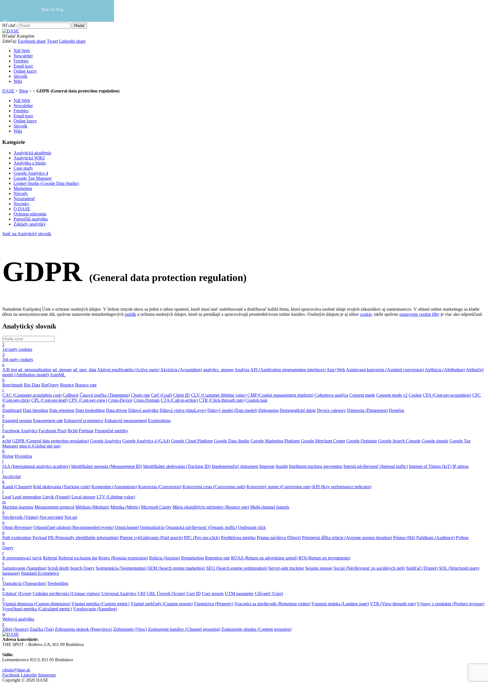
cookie (366, 314)
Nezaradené (24, 198)
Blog (23, 90)
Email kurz (23, 66)
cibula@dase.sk (16, 669)
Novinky (21, 203)
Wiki (18, 81)
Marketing (23, 188)
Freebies (21, 61)
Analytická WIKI (29, 157)
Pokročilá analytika (31, 219)
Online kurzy (25, 71)
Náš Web (22, 50)
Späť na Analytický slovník (26, 233)
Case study (23, 168)
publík (130, 314)
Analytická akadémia (32, 152)
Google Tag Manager (33, 178)
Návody (21, 193)
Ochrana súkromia (30, 213)
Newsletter (23, 55)
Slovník (20, 76)
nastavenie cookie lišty (419, 314)
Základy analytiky (30, 224)
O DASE (22, 208)
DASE (8, 90)
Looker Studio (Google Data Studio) (46, 183)
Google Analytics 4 (31, 173)
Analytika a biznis (30, 163)
